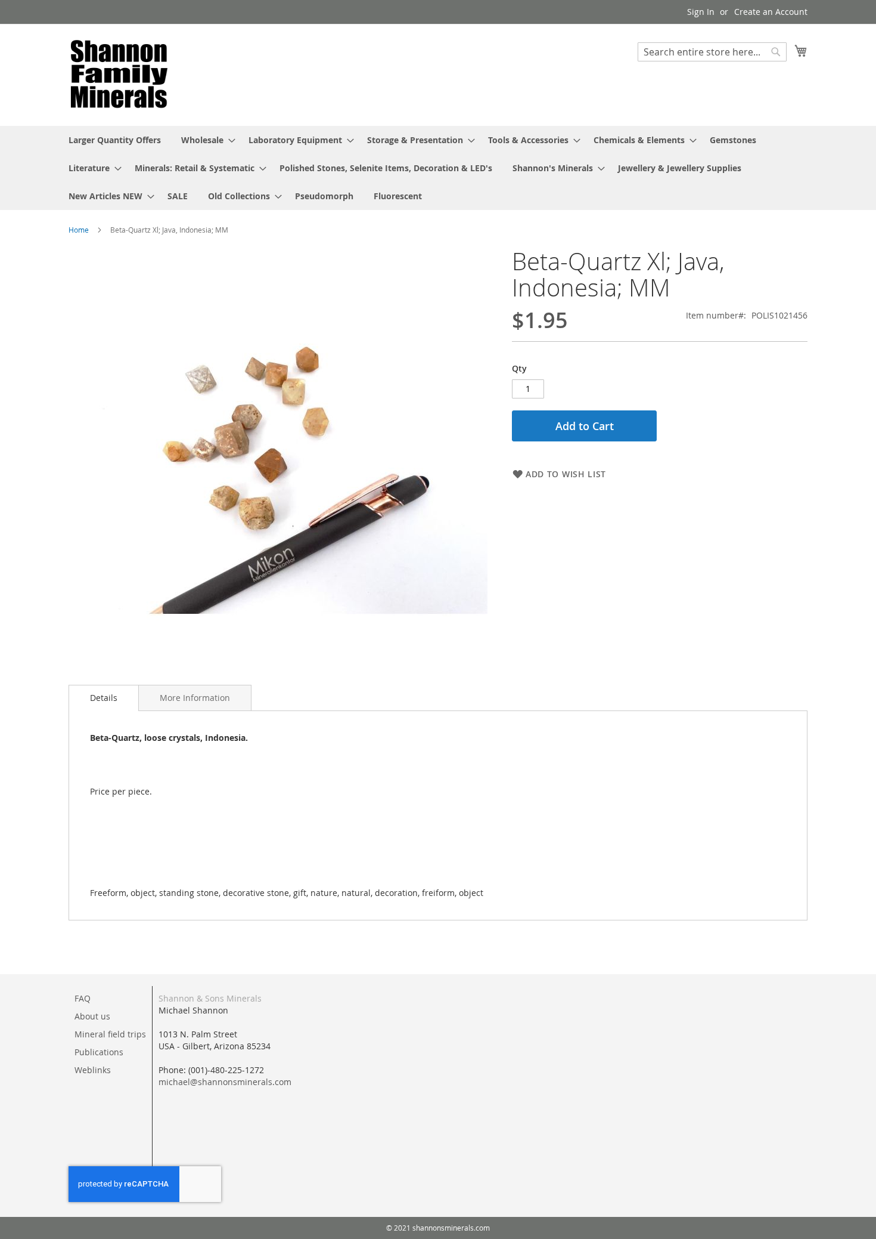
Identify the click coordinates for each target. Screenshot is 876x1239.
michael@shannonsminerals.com (225, 1081)
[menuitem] (114, 140)
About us (92, 1016)
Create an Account (770, 11)
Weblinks (92, 1070)
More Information (195, 697)
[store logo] (119, 74)
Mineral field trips (110, 1034)
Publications (98, 1052)
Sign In (701, 11)
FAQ (82, 998)
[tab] (104, 698)
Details (103, 697)
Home (79, 229)
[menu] (438, 168)
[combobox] (712, 51)
